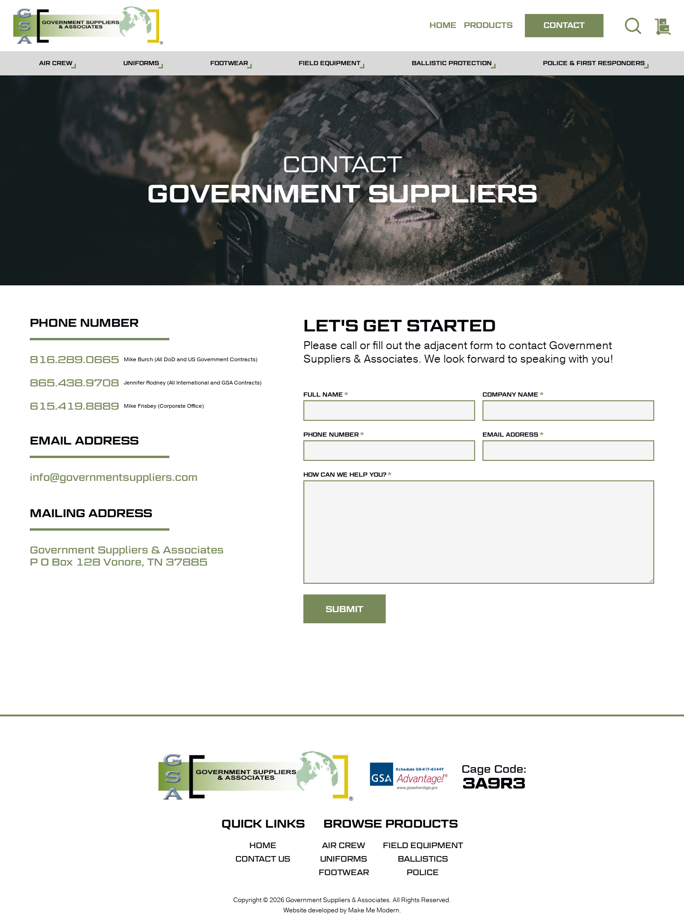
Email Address (513, 435)
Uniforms (343, 859)
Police (423, 873)
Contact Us (262, 859)
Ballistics (423, 859)
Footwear (344, 873)
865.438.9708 (74, 383)
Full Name (325, 394)
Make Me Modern (373, 910)
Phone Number (333, 435)
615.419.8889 (74, 406)
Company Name (513, 394)
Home (262, 846)
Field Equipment (423, 846)
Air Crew (343, 846)
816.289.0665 (74, 359)
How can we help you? (347, 475)
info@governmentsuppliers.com (114, 477)
